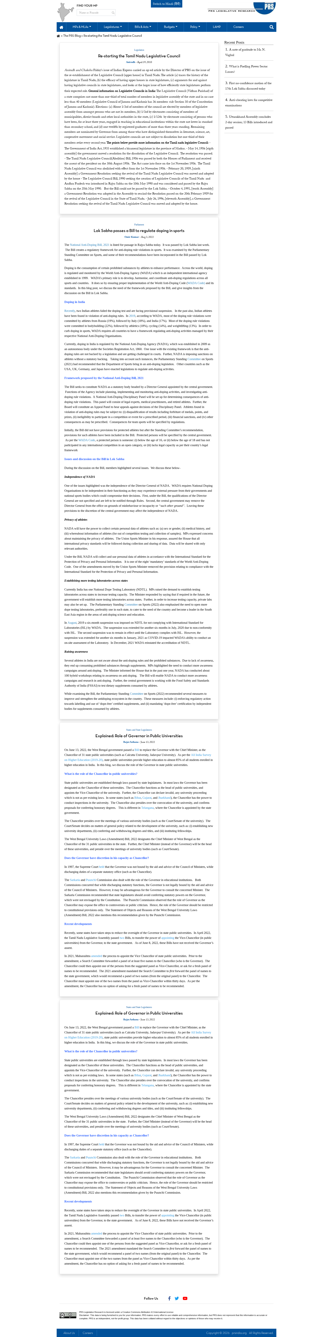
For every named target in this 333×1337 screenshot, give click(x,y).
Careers (88, 1333)
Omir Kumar (131, 236)
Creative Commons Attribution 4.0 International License (147, 1312)
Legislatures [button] (111, 27)
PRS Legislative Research (91, 1312)
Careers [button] (238, 27)
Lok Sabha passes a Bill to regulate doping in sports (139, 231)
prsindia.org (239, 1333)
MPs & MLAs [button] (80, 27)
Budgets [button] (169, 27)
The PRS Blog (72, 36)
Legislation (139, 50)
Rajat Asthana (131, 741)
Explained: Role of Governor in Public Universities (139, 736)
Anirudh (130, 62)
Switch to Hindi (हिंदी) (166, 4)
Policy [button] (193, 27)
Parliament (139, 224)
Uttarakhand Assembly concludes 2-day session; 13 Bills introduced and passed (248, 122)
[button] (61, 27)
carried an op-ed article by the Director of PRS (162, 70)
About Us (69, 1333)
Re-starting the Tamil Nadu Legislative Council (139, 56)
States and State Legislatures (139, 730)
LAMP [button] (217, 27)
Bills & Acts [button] (141, 27)
